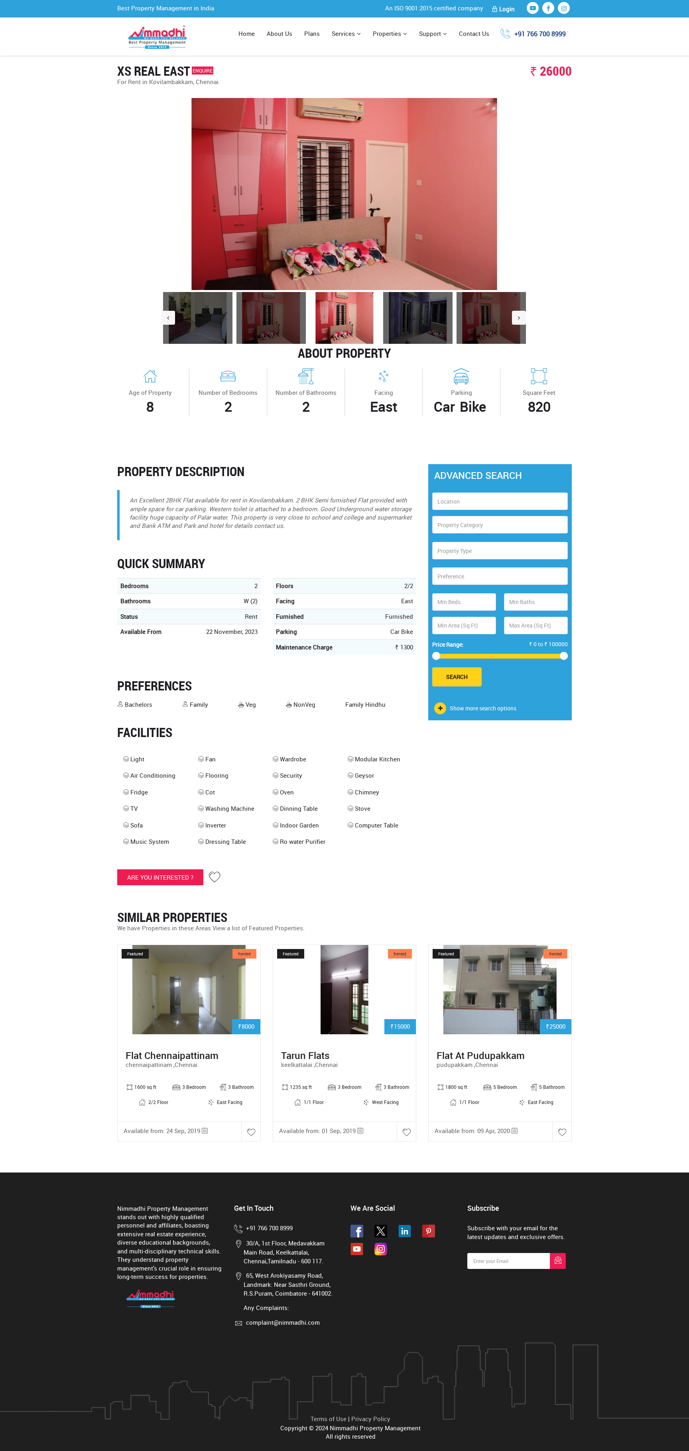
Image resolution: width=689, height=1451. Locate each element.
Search (457, 676)
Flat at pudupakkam (481, 1055)
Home (246, 33)
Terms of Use (328, 1419)
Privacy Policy (370, 1419)
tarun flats (305, 1055)
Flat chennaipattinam (172, 1055)
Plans (312, 33)
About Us (279, 33)
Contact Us (474, 33)
